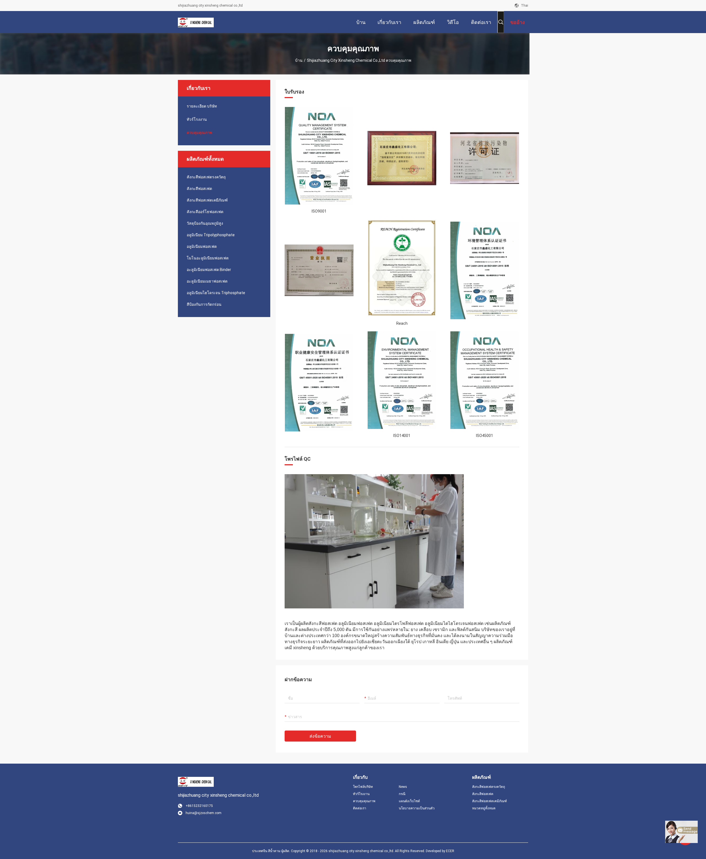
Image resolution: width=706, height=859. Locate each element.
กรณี (402, 794)
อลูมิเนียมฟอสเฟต (202, 246)
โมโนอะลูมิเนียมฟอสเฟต (208, 258)
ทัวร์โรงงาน (197, 119)
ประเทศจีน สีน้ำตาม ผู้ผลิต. (271, 851)
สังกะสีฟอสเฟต (199, 188)
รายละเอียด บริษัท (202, 106)
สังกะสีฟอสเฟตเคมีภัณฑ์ (207, 200)
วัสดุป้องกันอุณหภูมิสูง (205, 223)
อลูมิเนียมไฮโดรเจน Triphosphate (216, 293)
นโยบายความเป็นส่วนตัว (417, 808)
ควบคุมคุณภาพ (199, 132)
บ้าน (299, 60)
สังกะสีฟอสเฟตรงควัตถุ (206, 177)
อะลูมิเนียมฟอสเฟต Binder (209, 269)
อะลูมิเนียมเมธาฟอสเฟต (207, 281)
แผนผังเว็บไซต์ (409, 801)
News (403, 787)
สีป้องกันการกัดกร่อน (204, 304)
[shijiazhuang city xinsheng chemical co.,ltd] (196, 22)
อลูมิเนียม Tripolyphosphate (211, 235)
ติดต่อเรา (359, 808)
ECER (450, 851)
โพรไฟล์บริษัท (363, 787)
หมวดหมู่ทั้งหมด (484, 808)
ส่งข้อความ (320, 736)
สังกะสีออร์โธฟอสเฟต (205, 212)
